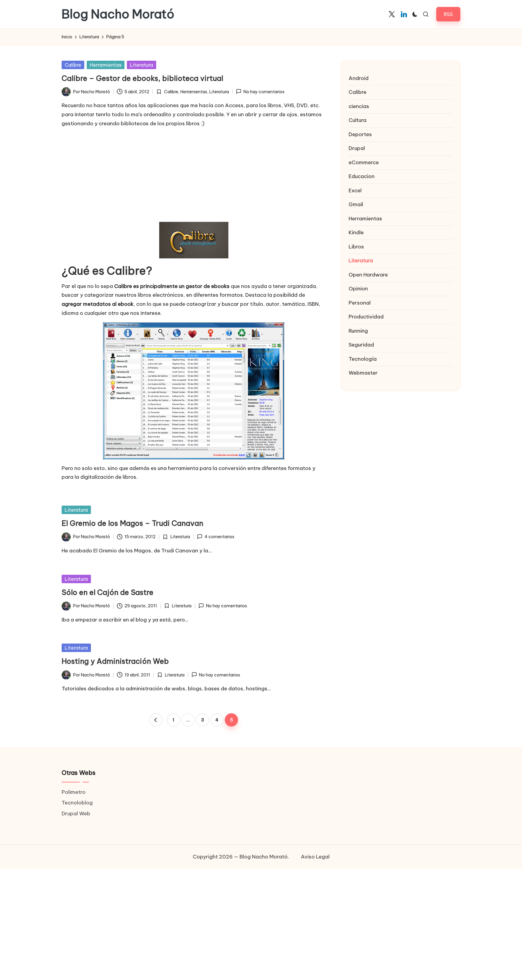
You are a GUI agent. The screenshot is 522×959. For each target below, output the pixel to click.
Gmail (356, 204)
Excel (355, 190)
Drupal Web (76, 813)
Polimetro (73, 792)
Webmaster (363, 372)
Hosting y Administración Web (115, 661)
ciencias (359, 106)
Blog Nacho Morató (118, 14)
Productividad (366, 316)
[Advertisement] (194, 175)
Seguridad (361, 344)
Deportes (360, 134)
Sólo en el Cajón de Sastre (107, 592)
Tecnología (363, 359)
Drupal (357, 148)
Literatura (141, 65)
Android (359, 78)
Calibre (73, 65)
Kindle (356, 232)
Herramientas (105, 65)
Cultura (357, 120)
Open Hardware (368, 274)
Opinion (358, 288)
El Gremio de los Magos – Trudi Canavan (132, 523)
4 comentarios (219, 536)
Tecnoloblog (77, 802)
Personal (360, 302)
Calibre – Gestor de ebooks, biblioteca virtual (142, 78)
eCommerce (364, 162)
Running (358, 331)
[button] (448, 14)
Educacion (362, 176)
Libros (356, 246)
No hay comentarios (264, 91)
